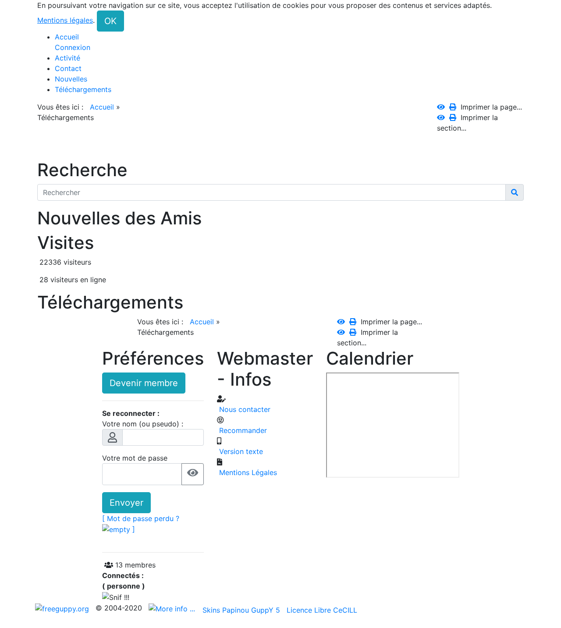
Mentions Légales (247, 472)
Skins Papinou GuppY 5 (243, 610)
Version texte (240, 451)
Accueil (102, 107)
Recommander (242, 430)
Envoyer (126, 502)
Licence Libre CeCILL (322, 610)
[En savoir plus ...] (173, 607)
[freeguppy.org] (63, 607)
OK (110, 21)
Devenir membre (144, 383)
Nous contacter (243, 409)
